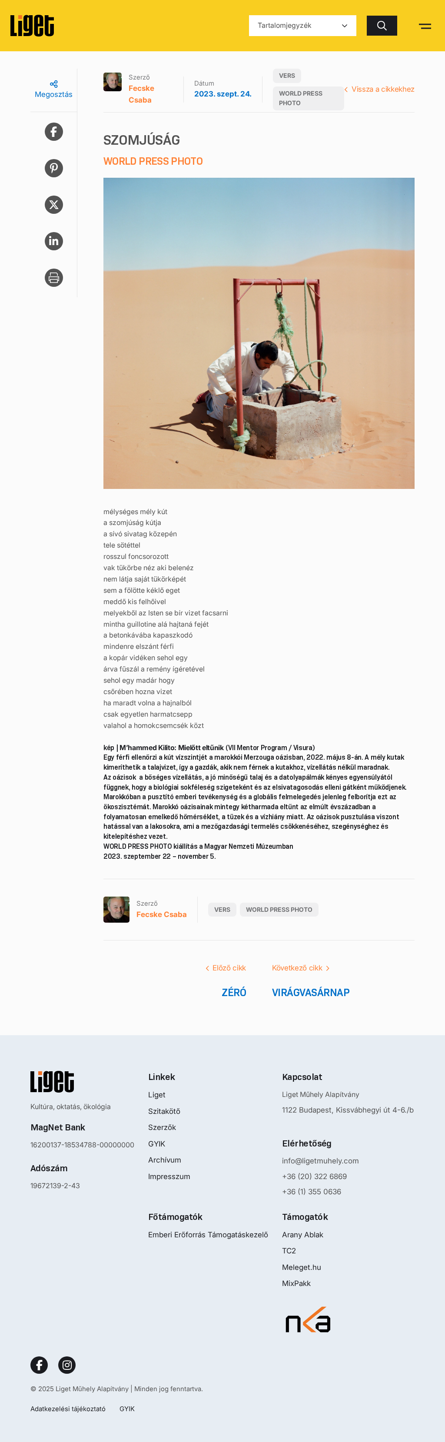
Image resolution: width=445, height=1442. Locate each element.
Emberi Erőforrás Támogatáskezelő (208, 1234)
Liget (157, 1094)
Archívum (164, 1160)
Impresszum (169, 1176)
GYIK (156, 1144)
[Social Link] (39, 1365)
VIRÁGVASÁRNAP (310, 992)
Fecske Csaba (141, 94)
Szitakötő (164, 1111)
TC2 (289, 1250)
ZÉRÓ (234, 992)
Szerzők (162, 1127)
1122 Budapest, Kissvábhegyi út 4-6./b (348, 1110)
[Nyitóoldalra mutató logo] (82, 1082)
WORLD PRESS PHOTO (300, 98)
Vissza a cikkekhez (383, 89)
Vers (287, 75)
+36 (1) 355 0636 (311, 1191)
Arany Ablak (302, 1234)
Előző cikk (229, 968)
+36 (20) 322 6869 (314, 1176)
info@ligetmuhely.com (320, 1160)
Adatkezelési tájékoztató (68, 1409)
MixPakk (296, 1283)
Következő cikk (297, 968)
